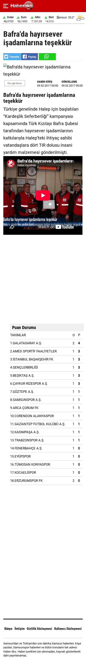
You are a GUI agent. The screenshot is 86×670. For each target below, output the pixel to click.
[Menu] (5, 6)
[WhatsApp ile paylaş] (47, 56)
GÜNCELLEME (69, 81)
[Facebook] (37, 663)
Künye (8, 629)
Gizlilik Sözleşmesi (39, 629)
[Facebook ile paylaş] (29, 56)
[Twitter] (48, 663)
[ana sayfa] (80, 6)
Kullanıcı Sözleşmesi (68, 629)
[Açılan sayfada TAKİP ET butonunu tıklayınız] (14, 83)
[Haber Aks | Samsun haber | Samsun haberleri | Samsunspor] (43, 6)
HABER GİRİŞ (44, 81)
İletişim (20, 629)
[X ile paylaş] (12, 56)
